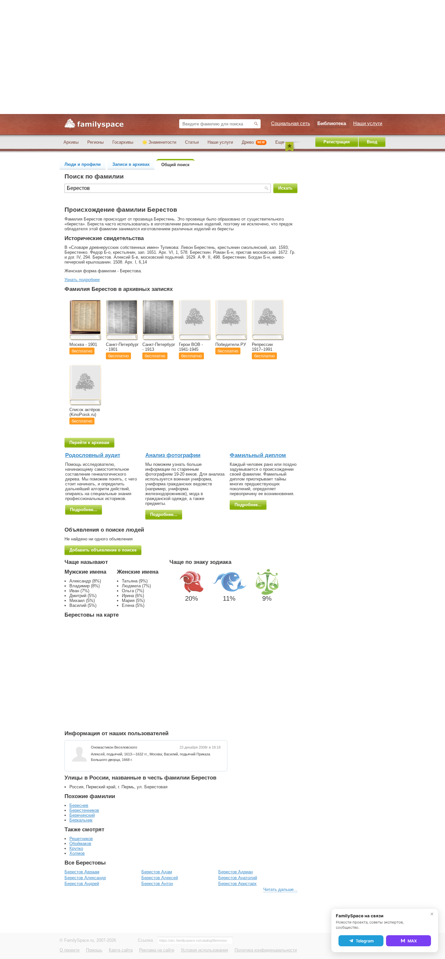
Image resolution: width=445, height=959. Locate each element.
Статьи (192, 142)
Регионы (95, 142)
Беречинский (82, 815)
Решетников (81, 838)
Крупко (76, 848)
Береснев (78, 805)
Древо (253, 142)
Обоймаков (80, 843)
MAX (412, 940)
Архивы (71, 142)
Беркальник (81, 820)
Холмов (77, 853)
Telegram (365, 940)
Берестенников (84, 810)
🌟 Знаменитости (159, 142)
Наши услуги (220, 142)
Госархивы (122, 142)
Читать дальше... (280, 889)
